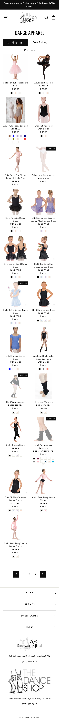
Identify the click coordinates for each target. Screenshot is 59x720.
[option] (29, 5)
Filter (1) (16, 42)
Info (29, 626)
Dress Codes (29, 615)
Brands (29, 604)
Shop (29, 593)
